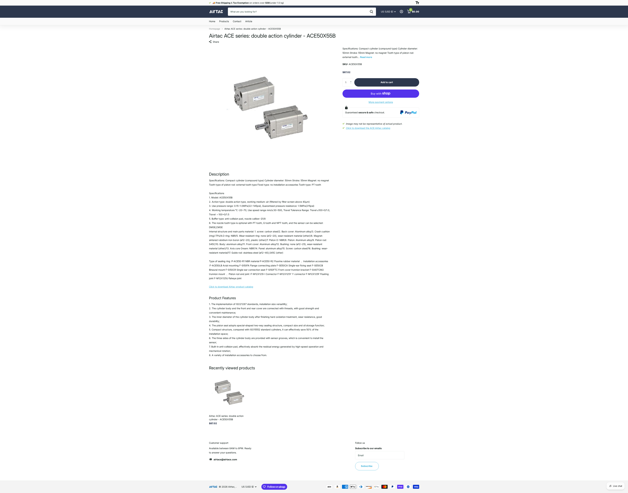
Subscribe (367, 466)
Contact (237, 21)
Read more (366, 57)
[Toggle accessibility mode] (417, 3)
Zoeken (371, 12)
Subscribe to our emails (368, 448)
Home (212, 21)
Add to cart (387, 82)
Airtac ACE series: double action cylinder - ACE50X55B (226, 418)
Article (248, 21)
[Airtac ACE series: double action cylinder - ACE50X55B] (229, 392)
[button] (352, 79)
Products (224, 21)
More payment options (381, 102)
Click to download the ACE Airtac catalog (368, 128)
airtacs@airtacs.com (225, 459)
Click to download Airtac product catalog (231, 286)
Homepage (214, 28)
